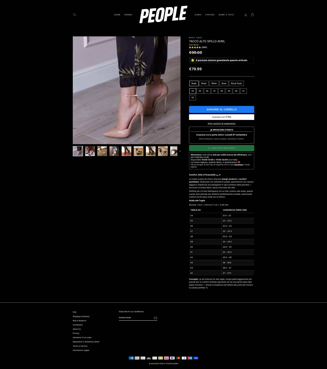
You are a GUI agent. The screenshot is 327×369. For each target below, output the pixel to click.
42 (192, 97)
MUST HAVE (195, 38)
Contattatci (78, 325)
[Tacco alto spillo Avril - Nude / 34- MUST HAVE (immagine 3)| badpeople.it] (102, 151)
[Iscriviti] (155, 317)
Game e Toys (226, 15)
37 (214, 91)
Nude (193, 83)
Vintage (210, 15)
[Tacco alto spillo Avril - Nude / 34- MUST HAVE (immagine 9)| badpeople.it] (175, 151)
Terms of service (80, 346)
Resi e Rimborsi (79, 321)
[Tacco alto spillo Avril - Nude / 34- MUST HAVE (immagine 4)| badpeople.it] (114, 151)
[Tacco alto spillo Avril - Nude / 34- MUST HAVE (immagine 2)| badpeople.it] (90, 151)
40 (236, 91)
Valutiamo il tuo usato (82, 337)
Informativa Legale (81, 350)
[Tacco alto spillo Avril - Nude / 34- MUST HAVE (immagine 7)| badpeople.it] (151, 151)
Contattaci (238, 165)
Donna (128, 15)
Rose (224, 83)
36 (207, 91)
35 (200, 91)
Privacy (76, 333)
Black (204, 83)
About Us (77, 329)
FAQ (74, 312)
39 (229, 91)
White (214, 83)
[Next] (178, 151)
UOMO (198, 15)
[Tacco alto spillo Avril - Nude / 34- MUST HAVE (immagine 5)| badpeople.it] (126, 151)
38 (221, 91)
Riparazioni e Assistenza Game (86, 342)
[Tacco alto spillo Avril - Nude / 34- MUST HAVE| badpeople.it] (127, 90)
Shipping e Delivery (81, 316)
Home (117, 15)
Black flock (236, 83)
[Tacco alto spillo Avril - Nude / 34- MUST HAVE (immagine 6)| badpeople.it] (138, 151)
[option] (127, 90)
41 (243, 91)
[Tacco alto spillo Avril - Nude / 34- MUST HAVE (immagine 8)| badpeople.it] (163, 151)
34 (192, 91)
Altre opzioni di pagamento (221, 123)
